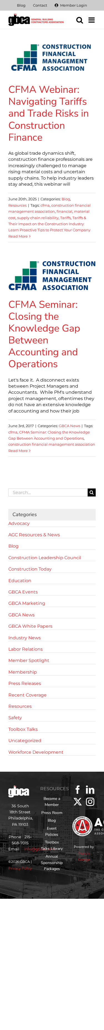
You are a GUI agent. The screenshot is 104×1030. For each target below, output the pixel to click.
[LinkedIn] (90, 789)
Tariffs (65, 218)
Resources (17, 205)
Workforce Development (36, 752)
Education (19, 580)
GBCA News (69, 426)
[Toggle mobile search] (79, 19)
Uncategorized (24, 740)
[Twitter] (77, 802)
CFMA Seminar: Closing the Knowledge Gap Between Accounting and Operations (44, 334)
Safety (15, 717)
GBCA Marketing (26, 603)
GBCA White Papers (30, 626)
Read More (18, 236)
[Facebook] (77, 789)
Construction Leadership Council (44, 557)
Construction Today (30, 569)
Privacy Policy (20, 868)
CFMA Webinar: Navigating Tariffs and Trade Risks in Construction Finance (48, 113)
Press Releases (24, 683)
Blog (66, 199)
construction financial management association (51, 444)
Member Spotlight (28, 660)
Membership (22, 672)
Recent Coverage (27, 695)
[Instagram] (90, 802)
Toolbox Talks (23, 729)
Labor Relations (25, 649)
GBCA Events (23, 592)
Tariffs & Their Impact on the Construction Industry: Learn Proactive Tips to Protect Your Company (49, 224)
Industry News (24, 637)
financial (64, 211)
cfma (45, 205)
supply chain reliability (38, 218)
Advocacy (19, 523)
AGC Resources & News (34, 534)
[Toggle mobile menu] (92, 19)
